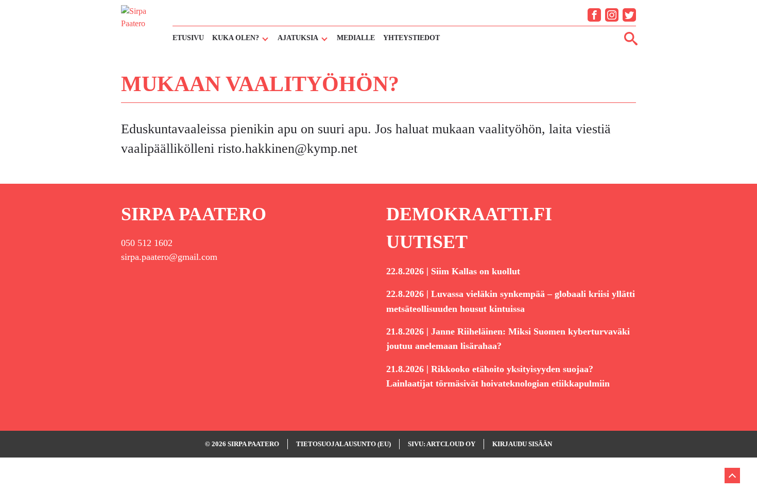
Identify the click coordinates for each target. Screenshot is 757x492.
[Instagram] (611, 15)
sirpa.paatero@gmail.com (169, 257)
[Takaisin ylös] (732, 475)
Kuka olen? (235, 38)
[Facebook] (594, 15)
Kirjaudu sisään (522, 444)
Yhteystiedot (411, 38)
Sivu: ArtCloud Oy (441, 444)
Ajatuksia (298, 38)
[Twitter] (629, 15)
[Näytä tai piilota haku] (631, 38)
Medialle (356, 38)
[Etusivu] (141, 25)
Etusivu (188, 38)
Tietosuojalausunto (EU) (343, 444)
